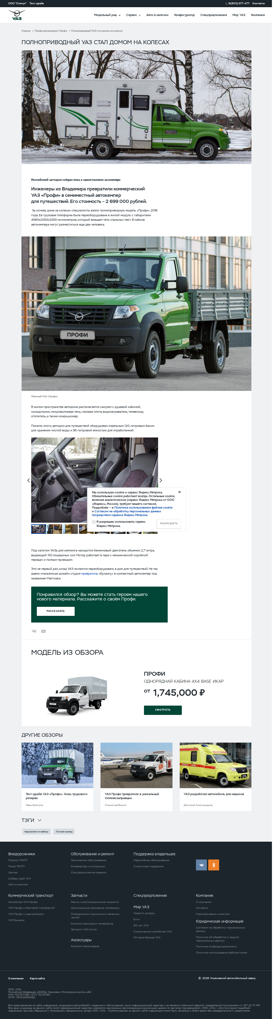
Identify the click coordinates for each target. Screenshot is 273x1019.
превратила (89, 573)
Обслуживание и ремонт (92, 854)
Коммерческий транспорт (31, 895)
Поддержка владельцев (154, 854)
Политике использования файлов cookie (143, 507)
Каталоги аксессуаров (85, 946)
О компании (203, 902)
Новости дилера (144, 913)
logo (21, 15)
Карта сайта (37, 978)
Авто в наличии (157, 15)
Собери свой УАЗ (19, 878)
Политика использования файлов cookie (221, 952)
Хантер (13, 872)
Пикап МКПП (16, 866)
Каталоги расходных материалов (92, 923)
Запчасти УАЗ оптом (84, 929)
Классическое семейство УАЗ (153, 931)
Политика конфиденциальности (216, 946)
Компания (258, 15)
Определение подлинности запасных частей (95, 915)
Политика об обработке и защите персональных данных (217, 939)
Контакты (258, 3)
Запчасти (79, 895)
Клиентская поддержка (148, 866)
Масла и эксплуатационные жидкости (95, 902)
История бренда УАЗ (147, 937)
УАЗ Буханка (16, 920)
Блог (137, 919)
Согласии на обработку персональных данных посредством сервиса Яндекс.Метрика (126, 513)
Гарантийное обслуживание (151, 860)
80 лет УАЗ (141, 925)
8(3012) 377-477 (239, 3)
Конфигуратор (184, 15)
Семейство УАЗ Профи (23, 902)
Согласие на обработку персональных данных (220, 929)
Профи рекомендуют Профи (51, 31)
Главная (26, 31)
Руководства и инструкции (88, 866)
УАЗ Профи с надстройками (26, 914)
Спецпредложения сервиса (88, 872)
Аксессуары (81, 940)
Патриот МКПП (17, 860)
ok (213, 865)
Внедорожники (21, 854)
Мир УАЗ (238, 15)
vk (201, 865)
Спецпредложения (213, 15)
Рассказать (56, 611)
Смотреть (163, 710)
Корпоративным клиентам (213, 914)
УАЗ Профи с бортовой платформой (31, 908)
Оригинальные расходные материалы (95, 908)
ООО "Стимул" (17, 3)
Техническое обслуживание (88, 860)
